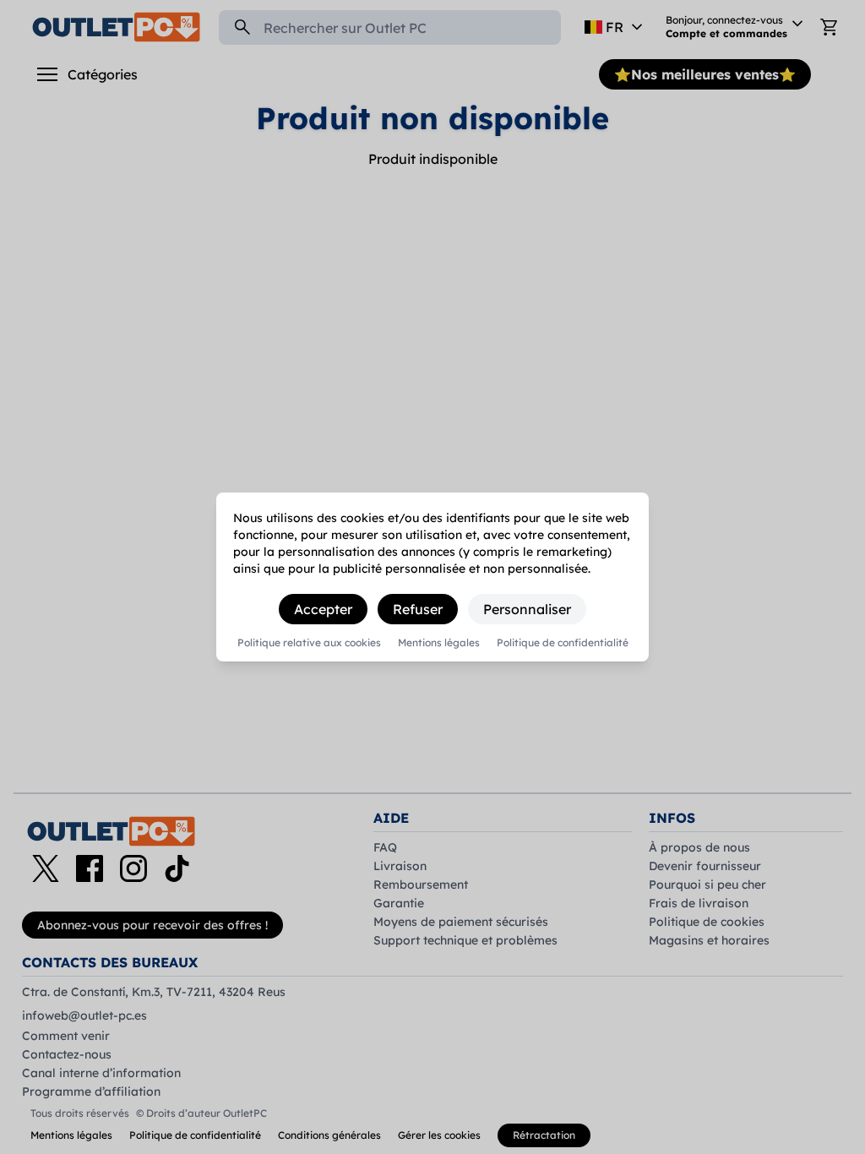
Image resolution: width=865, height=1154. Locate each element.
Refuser (418, 609)
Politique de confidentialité (562, 643)
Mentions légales (439, 643)
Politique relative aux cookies (309, 643)
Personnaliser (527, 609)
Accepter (323, 609)
